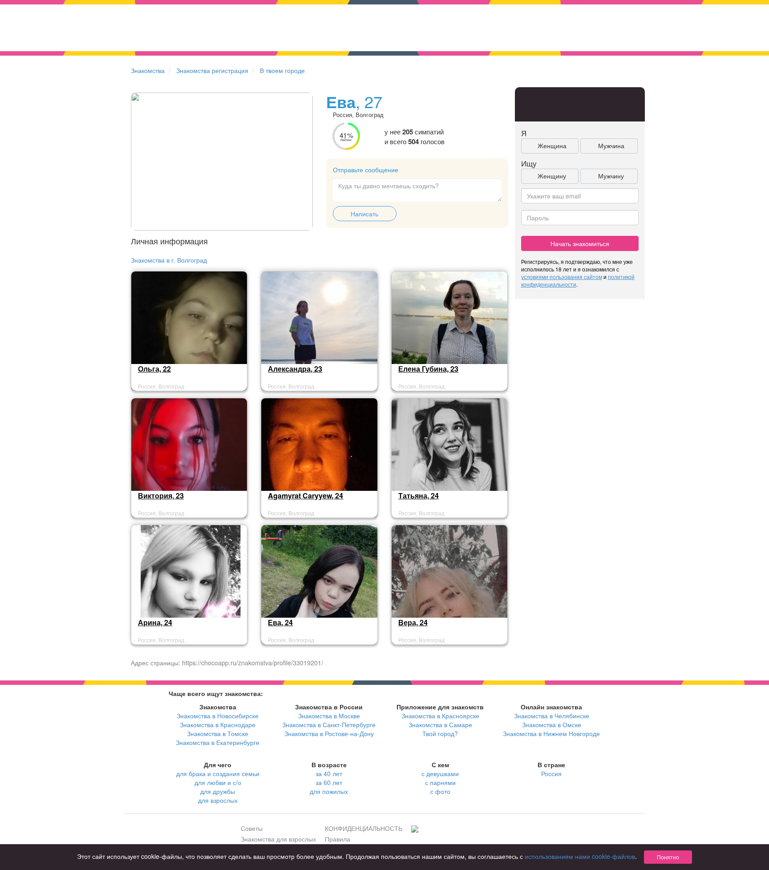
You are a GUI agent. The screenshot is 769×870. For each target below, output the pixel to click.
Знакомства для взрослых (278, 838)
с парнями (440, 782)
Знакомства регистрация (212, 70)
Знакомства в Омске (551, 724)
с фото (440, 791)
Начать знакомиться (579, 243)
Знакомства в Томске (217, 733)
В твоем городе (282, 70)
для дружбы (217, 791)
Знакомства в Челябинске (551, 715)
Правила (337, 838)
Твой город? (440, 733)
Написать (364, 213)
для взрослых (218, 800)
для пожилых (329, 791)
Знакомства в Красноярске (440, 715)
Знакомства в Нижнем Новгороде (551, 733)
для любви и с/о (217, 782)
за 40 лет (329, 773)
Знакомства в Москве (329, 715)
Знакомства (148, 70)
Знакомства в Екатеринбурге (217, 742)
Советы (252, 828)
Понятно (668, 857)
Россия (551, 773)
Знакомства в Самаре (440, 724)
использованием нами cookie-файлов (580, 856)
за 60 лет (329, 782)
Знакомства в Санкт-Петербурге (329, 724)
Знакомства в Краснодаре (217, 724)
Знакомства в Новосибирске (218, 715)
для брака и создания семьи (217, 773)
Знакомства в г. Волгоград (169, 259)
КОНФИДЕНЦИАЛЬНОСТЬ (363, 828)
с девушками (440, 773)
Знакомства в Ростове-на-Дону (329, 733)
